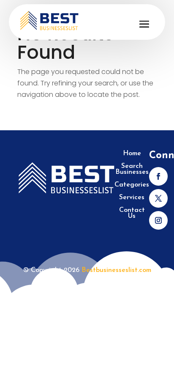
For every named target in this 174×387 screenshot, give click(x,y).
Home (132, 154)
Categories (131, 185)
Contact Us (132, 213)
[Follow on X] (158, 198)
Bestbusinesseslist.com (116, 270)
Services (131, 198)
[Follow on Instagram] (158, 220)
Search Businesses (132, 169)
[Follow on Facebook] (158, 176)
